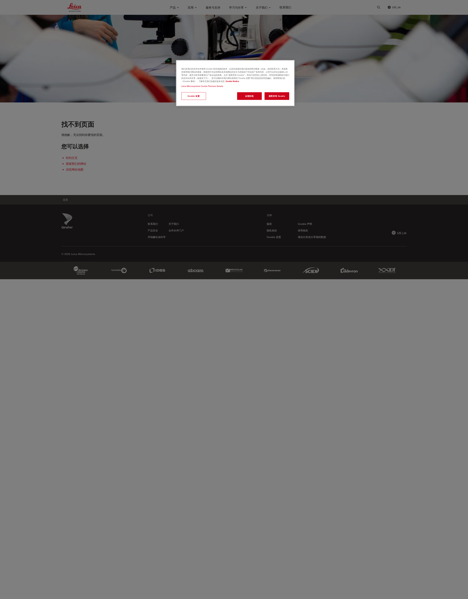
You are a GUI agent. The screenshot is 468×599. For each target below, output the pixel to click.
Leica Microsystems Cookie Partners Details (202, 86)
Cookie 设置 (194, 96)
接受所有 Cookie (277, 96)
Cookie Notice (232, 81)
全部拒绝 (249, 96)
